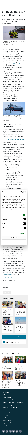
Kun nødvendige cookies (14, 242)
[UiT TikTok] (10, 431)
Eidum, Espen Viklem (8, 277)
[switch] (24, 219)
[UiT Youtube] (13, 431)
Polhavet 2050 (8, 274)
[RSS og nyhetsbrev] (20, 431)
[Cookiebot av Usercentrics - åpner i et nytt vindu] (20, 192)
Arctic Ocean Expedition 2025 (16, 139)
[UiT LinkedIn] (16, 431)
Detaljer (22, 233)
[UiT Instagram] (7, 431)
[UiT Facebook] (3, 431)
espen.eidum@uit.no (7, 278)
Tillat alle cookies (14, 237)
